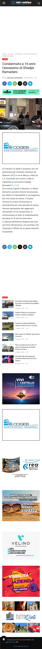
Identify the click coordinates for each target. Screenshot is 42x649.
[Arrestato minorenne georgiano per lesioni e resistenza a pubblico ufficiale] (8, 304)
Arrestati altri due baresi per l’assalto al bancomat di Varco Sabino (25, 358)
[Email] (20, 83)
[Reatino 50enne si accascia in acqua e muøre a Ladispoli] (8, 315)
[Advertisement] (21, 28)
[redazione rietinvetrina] (3, 78)
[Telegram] (30, 83)
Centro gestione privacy (20, 646)
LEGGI (15, 185)
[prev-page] (3, 367)
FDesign (13, 642)
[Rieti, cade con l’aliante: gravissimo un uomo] (8, 337)
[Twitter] (9, 83)
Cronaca (10, 54)
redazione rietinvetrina (15, 78)
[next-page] (7, 367)
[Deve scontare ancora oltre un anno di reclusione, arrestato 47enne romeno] (8, 348)
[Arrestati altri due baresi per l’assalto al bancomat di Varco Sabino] (8, 359)
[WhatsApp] (15, 83)
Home (4, 54)
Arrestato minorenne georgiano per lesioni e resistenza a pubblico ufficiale (27, 303)
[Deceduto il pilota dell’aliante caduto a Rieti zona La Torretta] (8, 326)
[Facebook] (4, 83)
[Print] (25, 83)
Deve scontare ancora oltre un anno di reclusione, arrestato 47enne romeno (26, 347)
